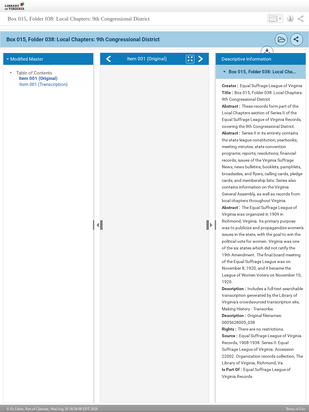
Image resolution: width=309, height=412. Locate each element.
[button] (275, 18)
